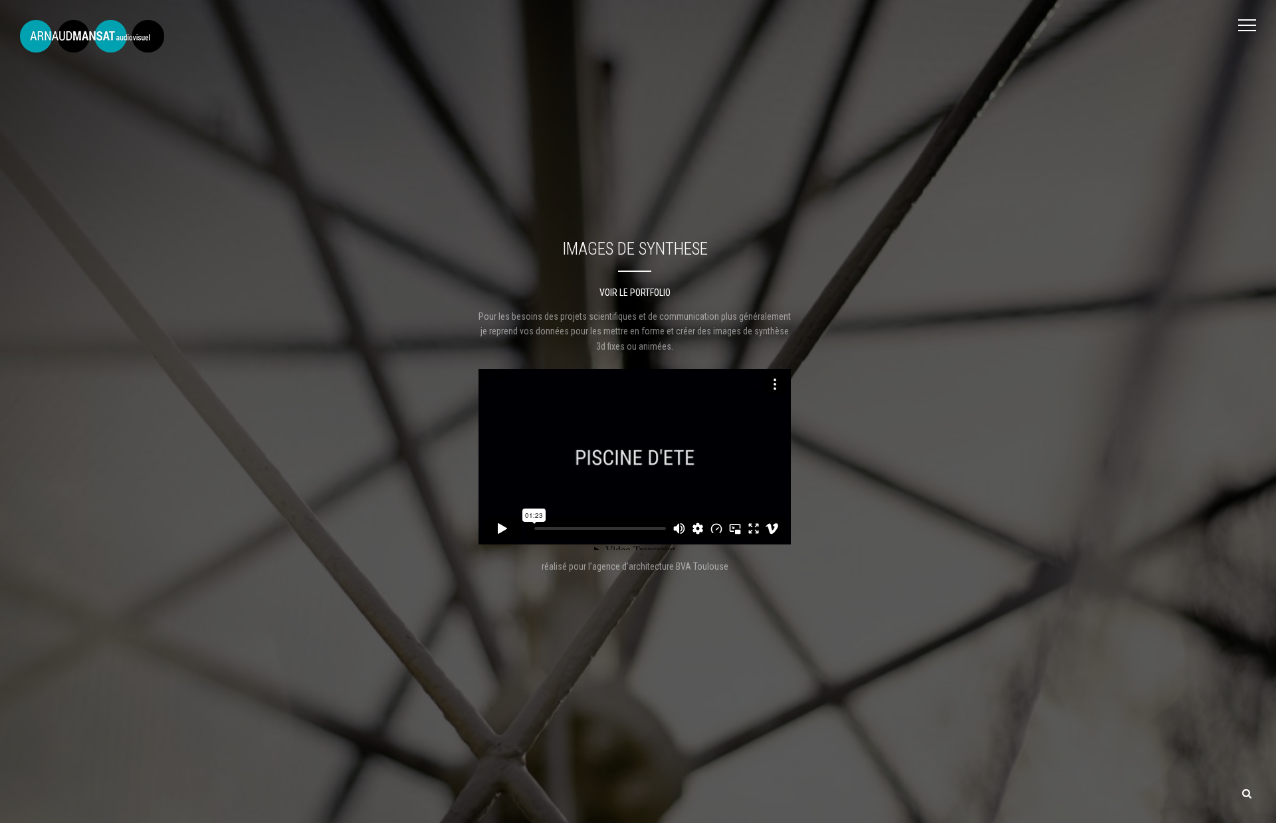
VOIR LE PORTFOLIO (635, 292)
